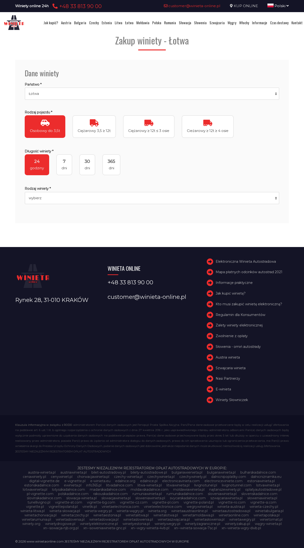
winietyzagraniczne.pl (202, 524)
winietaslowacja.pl (104, 519)
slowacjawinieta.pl (116, 498)
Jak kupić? (50, 22)
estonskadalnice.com (41, 485)
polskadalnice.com (73, 494)
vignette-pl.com (165, 502)
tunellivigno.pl (39, 502)
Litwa (118, 22)
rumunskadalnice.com (184, 494)
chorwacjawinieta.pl (93, 477)
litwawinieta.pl (178, 485)
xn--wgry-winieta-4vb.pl (150, 528)
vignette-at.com (68, 502)
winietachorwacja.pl (40, 515)
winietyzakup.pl (237, 524)
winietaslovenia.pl (70, 519)
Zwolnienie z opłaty (232, 336)
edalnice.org (125, 481)
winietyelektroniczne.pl (99, 524)
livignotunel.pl (205, 485)
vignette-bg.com (101, 502)
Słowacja (185, 22)
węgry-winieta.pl (268, 524)
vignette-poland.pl (199, 502)
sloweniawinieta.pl (150, 498)
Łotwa (129, 22)
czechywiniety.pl (192, 477)
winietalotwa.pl (165, 515)
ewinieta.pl (72, 485)
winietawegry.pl (242, 519)
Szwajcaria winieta (231, 368)
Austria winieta (228, 357)
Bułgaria (80, 22)
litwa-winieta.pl (150, 485)
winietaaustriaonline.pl (189, 511)
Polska (156, 22)
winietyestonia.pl (136, 524)
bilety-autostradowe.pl (149, 472)
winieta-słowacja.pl (64, 511)
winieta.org (157, 511)
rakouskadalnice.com (110, 494)
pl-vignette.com (40, 494)
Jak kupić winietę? (231, 293)
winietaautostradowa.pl (231, 511)
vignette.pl (35, 506)
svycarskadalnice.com (188, 498)
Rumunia (170, 22)
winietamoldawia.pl (198, 515)
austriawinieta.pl (73, 472)
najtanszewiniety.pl (224, 489)
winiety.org (31, 524)
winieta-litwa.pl (32, 511)
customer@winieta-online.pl (193, 6)
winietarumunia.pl (36, 519)
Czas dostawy (279, 22)
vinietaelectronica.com (120, 506)
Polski (280, 6)
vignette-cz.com (133, 502)
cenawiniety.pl (34, 477)
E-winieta (223, 389)
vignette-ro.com (232, 502)
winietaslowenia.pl (138, 519)
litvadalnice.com (119, 485)
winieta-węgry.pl (130, 511)
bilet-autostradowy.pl (108, 472)
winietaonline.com (234, 515)
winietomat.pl (271, 519)
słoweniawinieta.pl (262, 498)
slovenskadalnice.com (259, 494)
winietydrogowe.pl (60, 524)
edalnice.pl (148, 481)
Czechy (94, 22)
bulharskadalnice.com (258, 472)
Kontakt (297, 22)
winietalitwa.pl (137, 515)
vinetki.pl (89, 506)
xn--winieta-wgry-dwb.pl (241, 528)
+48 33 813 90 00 (80, 6)
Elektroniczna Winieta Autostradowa (246, 261)
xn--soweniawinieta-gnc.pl (104, 528)
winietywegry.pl (167, 524)
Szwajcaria (217, 22)
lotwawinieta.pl (35, 489)
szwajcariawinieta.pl (226, 498)
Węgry (232, 22)
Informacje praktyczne (234, 283)
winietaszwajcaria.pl (174, 519)
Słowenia (200, 22)
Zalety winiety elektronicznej (239, 325)
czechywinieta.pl (161, 477)
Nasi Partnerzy (228, 378)
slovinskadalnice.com (44, 498)
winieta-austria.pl (231, 506)
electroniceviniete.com (223, 481)
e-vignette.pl (75, 481)
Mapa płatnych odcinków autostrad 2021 (249, 272)
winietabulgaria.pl (269, 511)
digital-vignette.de (44, 481)
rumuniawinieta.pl (147, 494)
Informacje (259, 22)
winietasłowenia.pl (209, 519)
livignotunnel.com (237, 485)
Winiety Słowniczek (232, 400)
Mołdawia (142, 22)
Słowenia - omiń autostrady (238, 346)
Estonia (107, 22)
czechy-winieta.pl (128, 477)
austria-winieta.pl (42, 472)
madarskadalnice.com (108, 489)
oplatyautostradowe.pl (263, 489)
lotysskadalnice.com (68, 489)
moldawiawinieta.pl (188, 489)
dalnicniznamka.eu (266, 477)
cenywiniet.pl (61, 477)
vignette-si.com (263, 502)
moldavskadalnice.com (149, 489)
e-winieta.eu (100, 481)
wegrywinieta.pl (200, 506)
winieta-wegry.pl (98, 511)
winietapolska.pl (267, 515)
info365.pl (93, 485)
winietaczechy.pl (75, 515)
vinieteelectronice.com (163, 506)
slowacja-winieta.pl (81, 498)
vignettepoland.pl (63, 506)
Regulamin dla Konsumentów (240, 315)
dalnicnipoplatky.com (228, 477)
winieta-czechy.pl (264, 506)
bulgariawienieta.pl (187, 472)
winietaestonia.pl (107, 515)
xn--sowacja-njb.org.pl (61, 528)
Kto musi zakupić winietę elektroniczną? (249, 304)
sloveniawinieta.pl (222, 494)
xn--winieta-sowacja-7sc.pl (195, 528)
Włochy (244, 22)
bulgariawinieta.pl (221, 472)
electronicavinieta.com (181, 481)
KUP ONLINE (246, 6)
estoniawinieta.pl (261, 481)
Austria (66, 22)
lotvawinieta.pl (268, 485)
